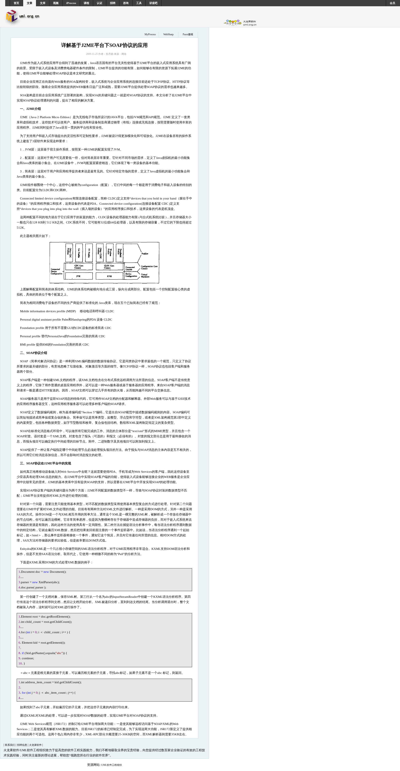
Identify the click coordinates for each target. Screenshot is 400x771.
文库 (42, 3)
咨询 (126, 3)
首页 (16, 3)
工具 (139, 3)
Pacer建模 (188, 34)
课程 (86, 3)
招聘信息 (22, 744)
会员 (392, 3)
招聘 (112, 3)
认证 (99, 3)
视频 (56, 3)
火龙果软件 (35, 744)
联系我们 (10, 744)
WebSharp (168, 34)
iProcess (71, 3)
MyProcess (150, 34)
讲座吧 (153, 3)
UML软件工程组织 (111, 764)
